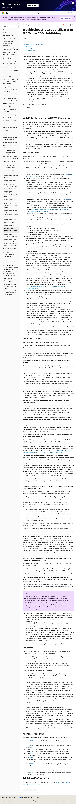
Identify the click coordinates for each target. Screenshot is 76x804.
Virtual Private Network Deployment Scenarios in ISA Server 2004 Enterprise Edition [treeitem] (10, 280)
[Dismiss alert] (73, 3)
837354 (31, 753)
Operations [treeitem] (6, 29)
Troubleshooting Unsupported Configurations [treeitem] (11, 235)
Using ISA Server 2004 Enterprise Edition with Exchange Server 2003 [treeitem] (8, 254)
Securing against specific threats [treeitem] (9, 162)
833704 (31, 749)
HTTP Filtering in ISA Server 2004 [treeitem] (10, 121)
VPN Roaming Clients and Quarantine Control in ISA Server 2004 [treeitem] (9, 286)
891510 (31, 741)
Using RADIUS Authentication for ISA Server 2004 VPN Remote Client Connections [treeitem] (10, 273)
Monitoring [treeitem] (6, 125)
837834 (31, 764)
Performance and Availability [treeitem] (10, 127)
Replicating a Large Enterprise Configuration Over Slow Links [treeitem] (10, 157)
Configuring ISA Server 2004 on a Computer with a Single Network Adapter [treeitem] (11, 81)
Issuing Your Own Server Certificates (57, 286)
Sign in (72, 13)
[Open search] (68, 13)
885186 (31, 772)
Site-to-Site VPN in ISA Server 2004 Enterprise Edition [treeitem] (10, 166)
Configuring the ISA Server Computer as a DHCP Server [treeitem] (10, 99)
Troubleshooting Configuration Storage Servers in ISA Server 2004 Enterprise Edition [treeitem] (10, 193)
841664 (31, 757)
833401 (31, 745)
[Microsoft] (3, 13)
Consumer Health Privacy (45, 801)
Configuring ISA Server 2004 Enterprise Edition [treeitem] (10, 76)
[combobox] (10, 26)
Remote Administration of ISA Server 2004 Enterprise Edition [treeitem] (10, 138)
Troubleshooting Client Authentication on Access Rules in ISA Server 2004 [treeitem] (10, 186)
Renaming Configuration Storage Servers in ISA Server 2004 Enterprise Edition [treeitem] (10, 152)
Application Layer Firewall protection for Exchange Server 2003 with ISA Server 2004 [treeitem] (10, 37)
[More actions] (72, 25)
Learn (24, 25)
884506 (31, 768)
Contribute (28, 801)
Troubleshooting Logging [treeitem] (10, 210)
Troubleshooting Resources (42, 25)
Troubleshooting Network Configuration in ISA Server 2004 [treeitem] (11, 214)
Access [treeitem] (4, 32)
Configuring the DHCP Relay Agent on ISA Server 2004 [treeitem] (10, 95)
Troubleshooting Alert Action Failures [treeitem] (11, 176)
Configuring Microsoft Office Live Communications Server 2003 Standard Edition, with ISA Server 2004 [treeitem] (10, 88)
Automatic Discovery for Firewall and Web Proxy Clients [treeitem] (10, 48)
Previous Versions (14, 801)
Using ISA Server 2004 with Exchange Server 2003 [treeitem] (9, 249)
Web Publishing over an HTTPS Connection (34, 44)
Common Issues (28, 48)
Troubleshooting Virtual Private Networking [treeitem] (10, 240)
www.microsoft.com (41, 211)
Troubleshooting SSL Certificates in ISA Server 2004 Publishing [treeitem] (10, 230)
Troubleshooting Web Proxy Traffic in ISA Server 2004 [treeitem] (11, 244)
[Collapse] (18, 23)
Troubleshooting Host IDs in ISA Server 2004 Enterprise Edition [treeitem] (11, 205)
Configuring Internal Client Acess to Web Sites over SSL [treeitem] (10, 67)
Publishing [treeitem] (5, 130)
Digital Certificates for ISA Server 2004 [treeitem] (9, 110)
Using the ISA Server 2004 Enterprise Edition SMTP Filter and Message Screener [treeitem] (10, 267)
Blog (21, 801)
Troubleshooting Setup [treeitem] (10, 225)
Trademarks (65, 801)
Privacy (34, 801)
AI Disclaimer (4, 801)
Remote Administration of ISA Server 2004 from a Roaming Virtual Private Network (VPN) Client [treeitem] (10, 144)
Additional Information (29, 50)
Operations (30, 25)
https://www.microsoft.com (35, 784)
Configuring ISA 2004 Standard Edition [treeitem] (10, 71)
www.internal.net (66, 199)
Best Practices (27, 46)
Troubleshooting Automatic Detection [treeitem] (11, 181)
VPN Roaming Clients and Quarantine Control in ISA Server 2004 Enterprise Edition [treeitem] (10, 292)
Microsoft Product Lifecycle (45, 17)
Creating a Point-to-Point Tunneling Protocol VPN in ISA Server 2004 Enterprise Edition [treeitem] (10, 104)
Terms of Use (57, 801)
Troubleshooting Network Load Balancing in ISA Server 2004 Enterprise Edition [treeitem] (11, 221)
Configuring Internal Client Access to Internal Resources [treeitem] (10, 62)
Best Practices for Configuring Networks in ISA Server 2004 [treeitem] (10, 53)
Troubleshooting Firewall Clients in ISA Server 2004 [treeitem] (10, 200)
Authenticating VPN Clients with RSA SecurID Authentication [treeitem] (9, 43)
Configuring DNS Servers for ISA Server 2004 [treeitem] (10, 58)
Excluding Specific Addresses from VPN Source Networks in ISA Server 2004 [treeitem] (10, 115)
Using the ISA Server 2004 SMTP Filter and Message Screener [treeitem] (9, 260)
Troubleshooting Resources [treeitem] (11, 173)
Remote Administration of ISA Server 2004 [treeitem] (10, 134)
